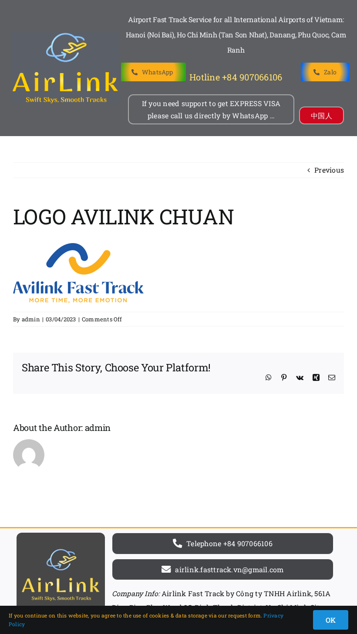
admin (31, 319)
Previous (329, 169)
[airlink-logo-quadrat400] (60, 536)
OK (331, 619)
